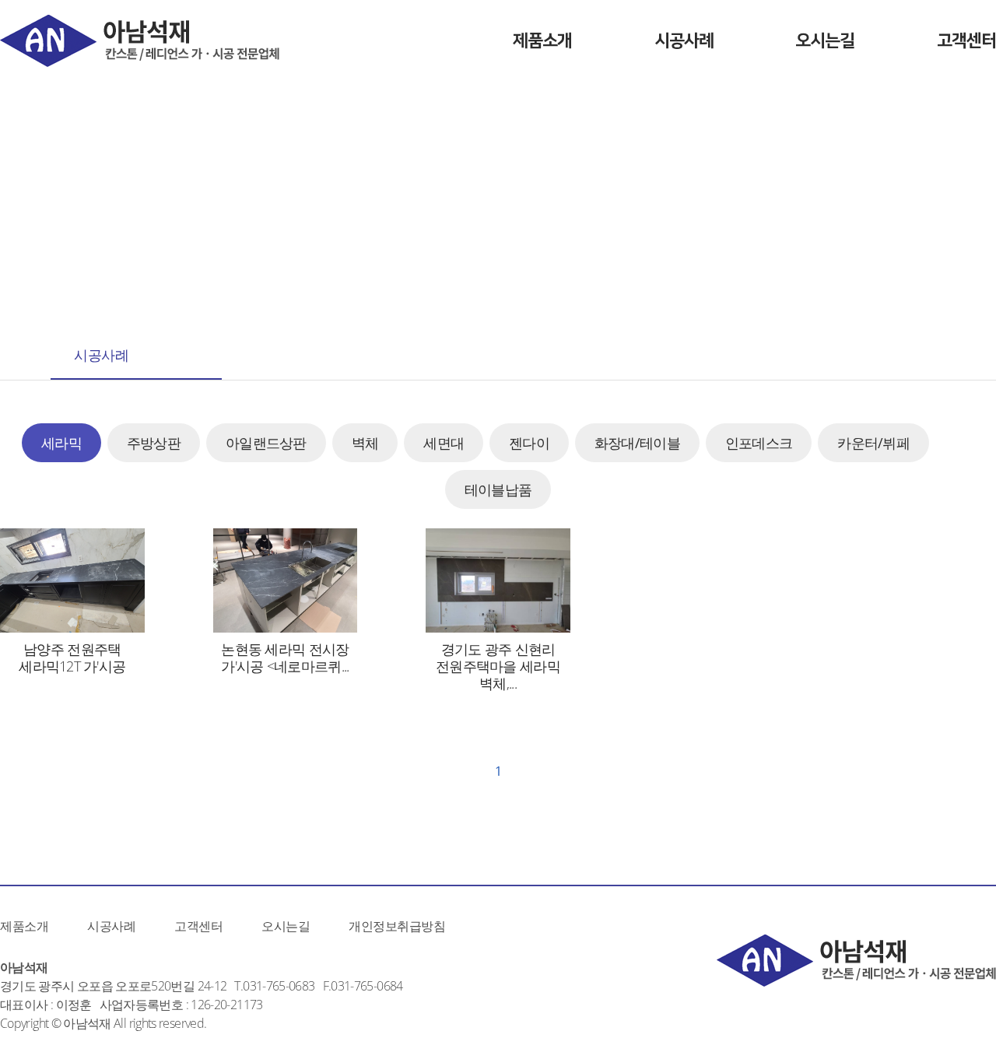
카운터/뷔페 (873, 442)
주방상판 (154, 442)
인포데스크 (758, 442)
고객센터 (966, 41)
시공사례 (684, 41)
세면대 (443, 442)
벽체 (365, 442)
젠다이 (529, 442)
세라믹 (61, 442)
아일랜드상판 (266, 442)
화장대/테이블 (637, 442)
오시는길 (824, 41)
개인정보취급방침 (397, 926)
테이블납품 (498, 489)
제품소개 (542, 41)
